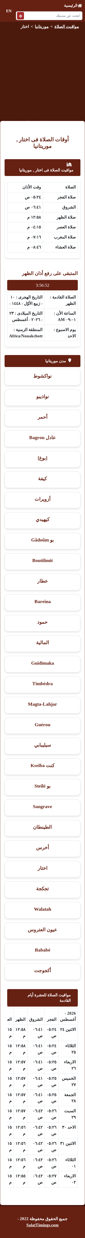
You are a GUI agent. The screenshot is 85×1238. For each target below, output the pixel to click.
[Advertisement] (42, 73)
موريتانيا (42, 26)
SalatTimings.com (42, 1225)
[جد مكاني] (20, 15)
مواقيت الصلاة (66, 26)
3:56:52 (42, 285)
